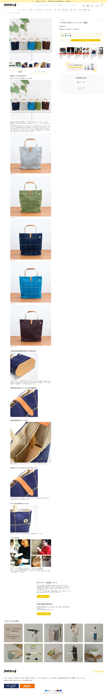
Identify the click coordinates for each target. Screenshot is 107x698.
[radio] (63, 53)
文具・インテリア (73, 9)
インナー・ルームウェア (48, 9)
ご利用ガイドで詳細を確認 (44, 613)
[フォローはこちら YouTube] (99, 671)
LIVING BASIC (17, 678)
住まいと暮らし (65, 9)
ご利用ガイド (46, 5)
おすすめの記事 (25, 680)
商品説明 (20, 72)
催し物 (30, 680)
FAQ (50, 678)
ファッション (23, 9)
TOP (5, 13)
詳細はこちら (43, 596)
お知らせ (23, 678)
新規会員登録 (60, 5)
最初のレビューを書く (81, 82)
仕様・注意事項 (41, 72)
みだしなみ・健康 (82, 9)
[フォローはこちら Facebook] (93, 671)
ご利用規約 (73, 678)
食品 (89, 9)
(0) (102, 19)
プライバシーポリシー (81, 678)
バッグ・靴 (30, 9)
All (18, 9)
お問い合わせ (53, 5)
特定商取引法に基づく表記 (64, 678)
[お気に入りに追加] (98, 36)
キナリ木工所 (61, 19)
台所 (55, 9)
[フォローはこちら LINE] (102, 671)
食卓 (59, 9)
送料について (94, 44)
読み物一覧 (6, 680)
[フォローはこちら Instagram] (96, 671)
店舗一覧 (28, 678)
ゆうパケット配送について (42, 678)
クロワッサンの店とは (38, 5)
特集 (10, 680)
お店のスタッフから (16, 680)
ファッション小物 (37, 9)
